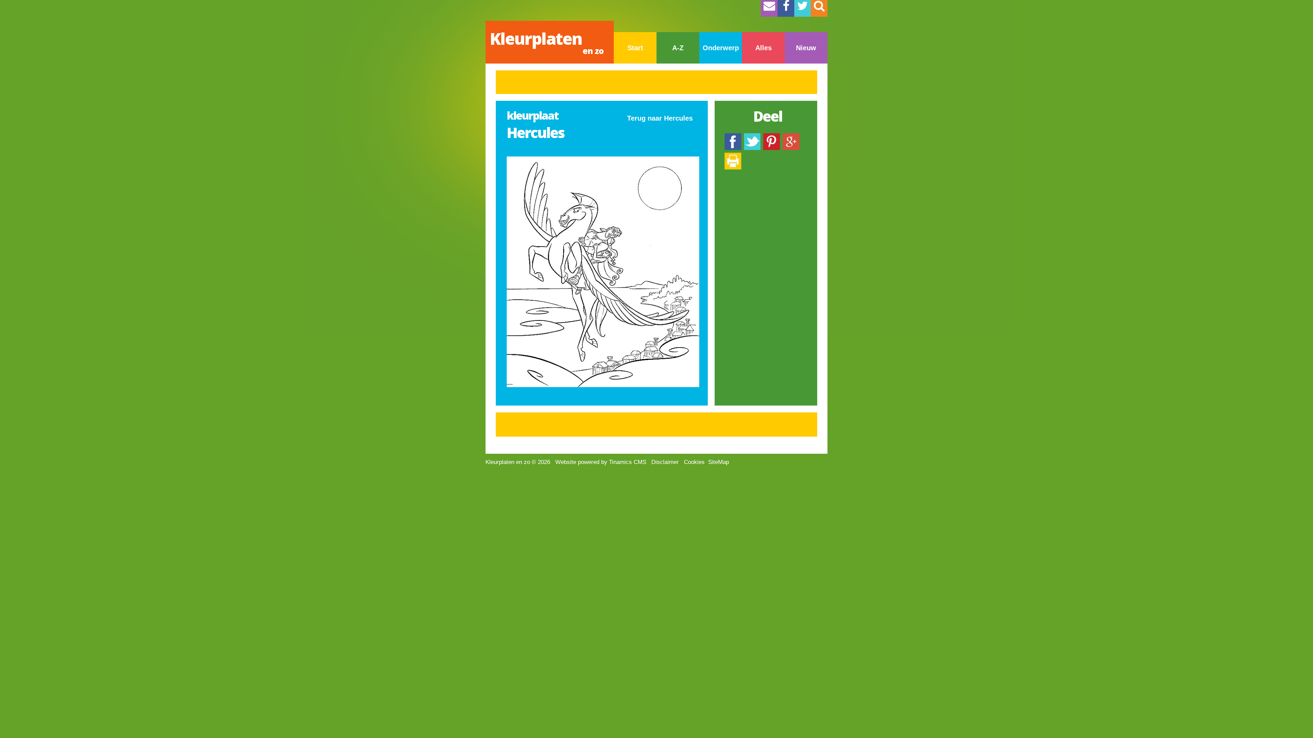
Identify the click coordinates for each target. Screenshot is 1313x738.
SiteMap (718, 462)
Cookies (694, 462)
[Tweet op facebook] (752, 136)
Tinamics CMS (627, 462)
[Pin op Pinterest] (771, 136)
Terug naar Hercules (660, 118)
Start (635, 48)
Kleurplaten (547, 41)
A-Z (678, 48)
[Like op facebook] (733, 136)
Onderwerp (721, 48)
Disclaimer (665, 462)
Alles (763, 48)
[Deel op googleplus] (791, 136)
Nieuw (806, 48)
